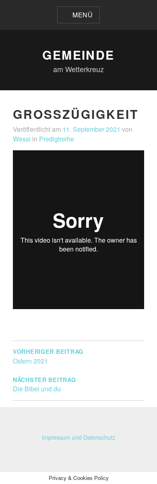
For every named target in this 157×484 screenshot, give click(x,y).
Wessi (22, 138)
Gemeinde (78, 54)
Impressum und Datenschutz (78, 437)
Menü (82, 14)
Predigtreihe (56, 138)
